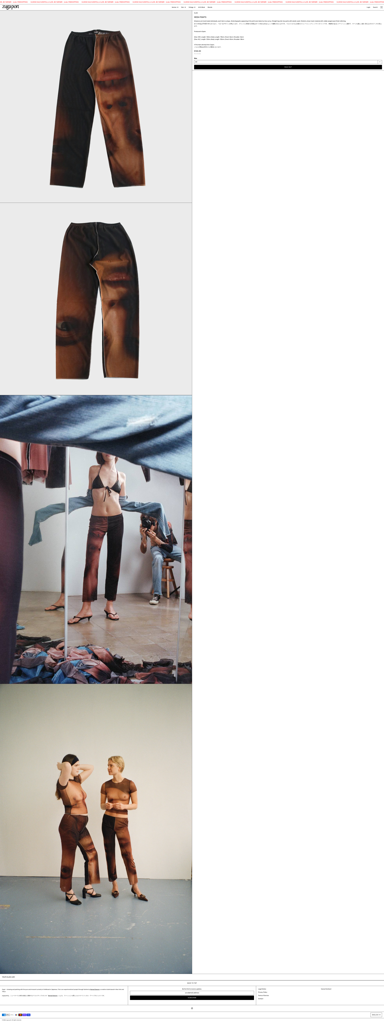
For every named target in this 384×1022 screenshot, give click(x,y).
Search (375, 7)
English (375, 1015)
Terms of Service (263, 995)
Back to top (192, 983)
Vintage (191, 7)
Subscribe (192, 998)
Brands (210, 7)
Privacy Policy (262, 992)
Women (174, 7)
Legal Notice (262, 989)
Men (182, 7)
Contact (260, 999)
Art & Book (201, 7)
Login (368, 7)
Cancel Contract (326, 989)
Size (195, 58)
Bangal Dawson (95, 989)
